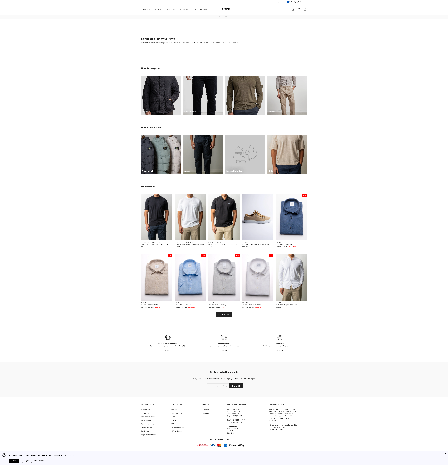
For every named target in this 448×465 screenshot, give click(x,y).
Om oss (174, 409)
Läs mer (224, 350)
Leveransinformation (149, 417)
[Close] (445, 453)
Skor (175, 9)
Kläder (168, 9)
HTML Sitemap (177, 431)
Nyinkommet (146, 9)
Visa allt (168, 350)
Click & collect (146, 427)
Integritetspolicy (178, 427)
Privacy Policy (72, 455)
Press (174, 417)
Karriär (174, 420)
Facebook (205, 409)
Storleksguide (146, 431)
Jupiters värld (203, 9)
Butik (194, 9)
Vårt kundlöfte (177, 413)
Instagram (205, 413)
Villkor (174, 424)
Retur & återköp (147, 420)
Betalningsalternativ (148, 424)
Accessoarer (184, 9)
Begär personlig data (148, 435)
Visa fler (224, 315)
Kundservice (145, 409)
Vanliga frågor (146, 413)
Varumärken (158, 9)
